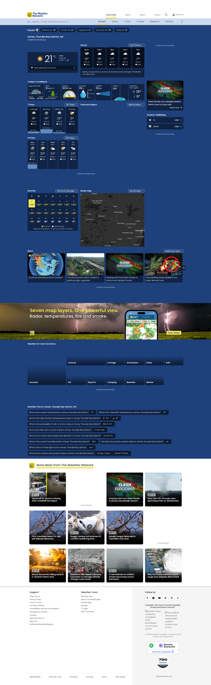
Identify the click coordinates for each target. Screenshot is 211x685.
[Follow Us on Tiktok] (166, 598)
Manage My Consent (38, 612)
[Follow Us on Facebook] (147, 598)
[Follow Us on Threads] (172, 598)
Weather (36, 22)
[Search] (166, 14)
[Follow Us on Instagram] (153, 598)
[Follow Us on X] (178, 598)
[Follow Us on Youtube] (159, 598)
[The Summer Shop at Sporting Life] (173, 375)
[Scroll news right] (183, 268)
